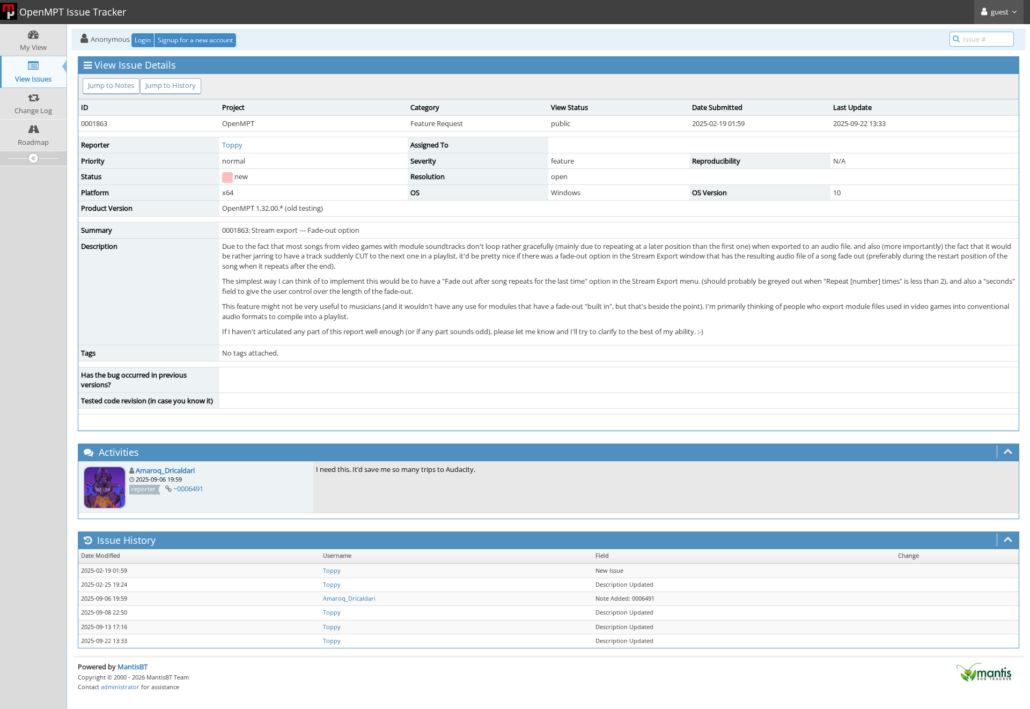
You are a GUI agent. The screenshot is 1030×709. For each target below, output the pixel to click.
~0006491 (188, 488)
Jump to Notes (111, 85)
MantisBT (132, 666)
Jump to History (170, 85)
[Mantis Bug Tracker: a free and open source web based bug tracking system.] (984, 671)
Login (143, 40)
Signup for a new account (195, 40)
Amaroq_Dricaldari (165, 470)
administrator (120, 687)
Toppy (232, 145)
